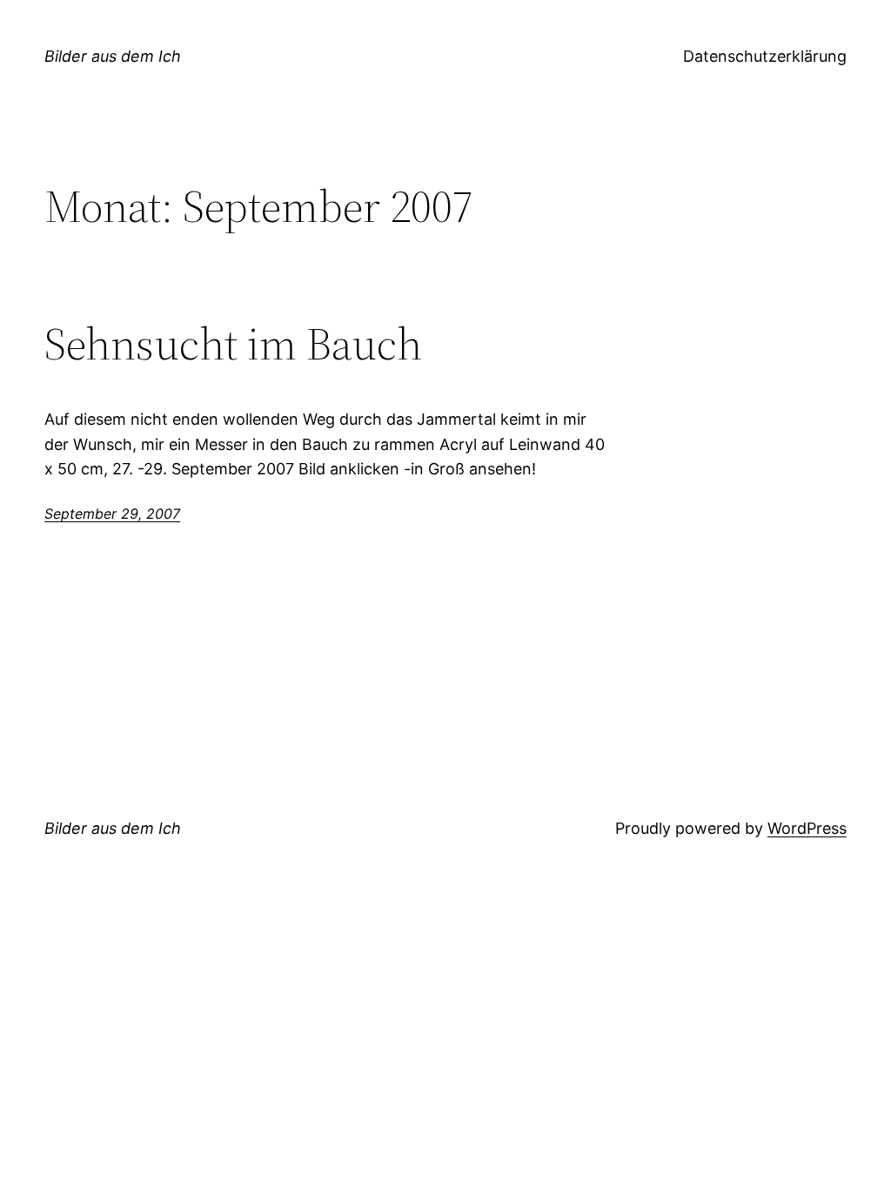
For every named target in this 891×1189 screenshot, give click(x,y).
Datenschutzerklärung (765, 56)
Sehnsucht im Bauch (233, 344)
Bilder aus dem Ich (112, 56)
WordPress (807, 828)
